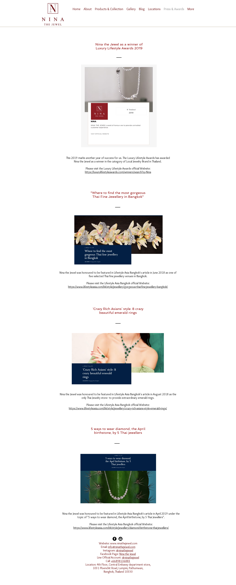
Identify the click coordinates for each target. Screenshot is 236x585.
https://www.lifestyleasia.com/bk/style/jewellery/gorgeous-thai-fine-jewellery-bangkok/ (118, 287)
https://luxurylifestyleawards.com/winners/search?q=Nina (118, 172)
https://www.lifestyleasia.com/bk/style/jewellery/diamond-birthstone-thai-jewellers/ (121, 528)
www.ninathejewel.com (123, 543)
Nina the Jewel (127, 554)
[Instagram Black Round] (120, 539)
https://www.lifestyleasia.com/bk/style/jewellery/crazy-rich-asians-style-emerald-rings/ (118, 408)
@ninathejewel (124, 550)
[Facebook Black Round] (115, 539)
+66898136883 (120, 561)
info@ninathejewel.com (121, 547)
